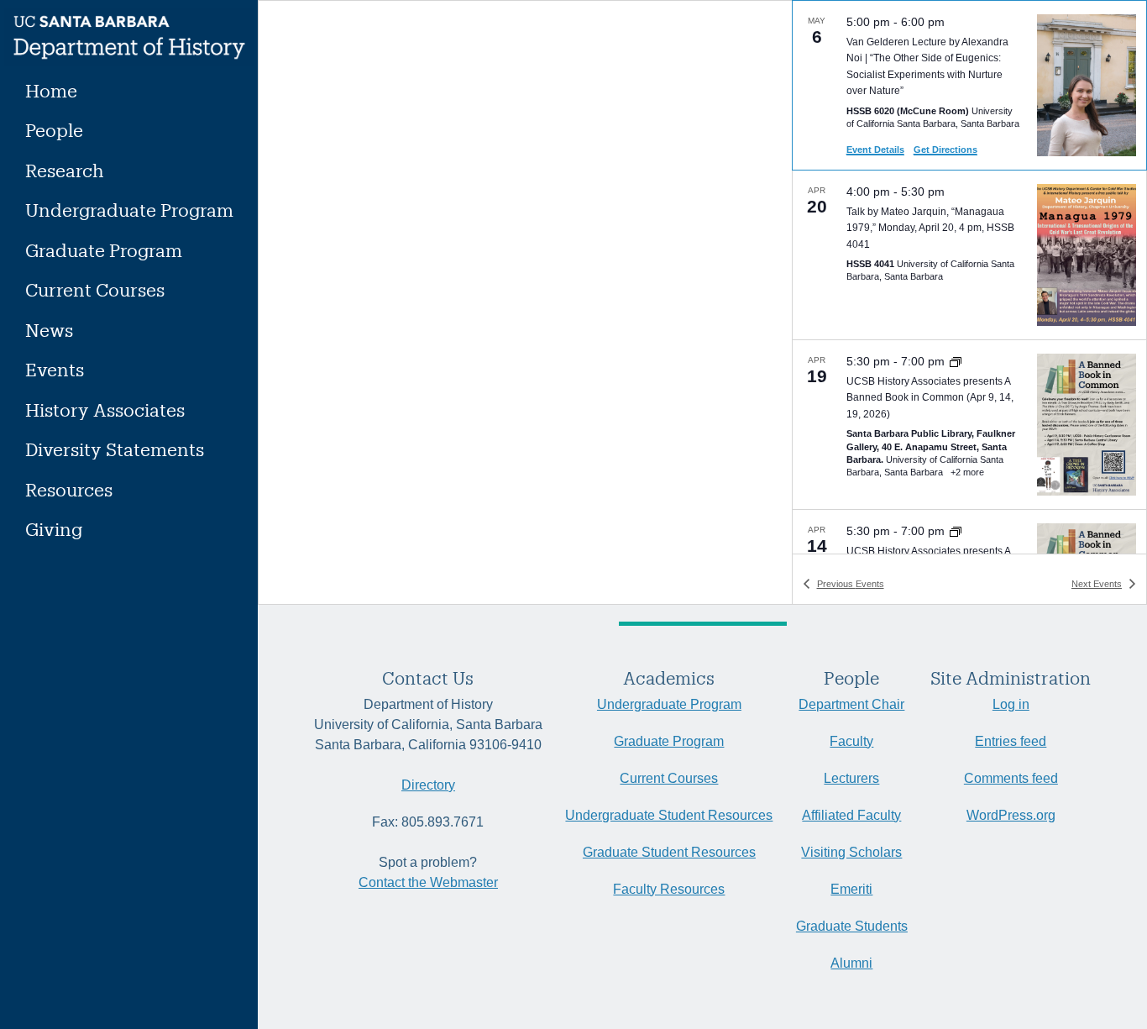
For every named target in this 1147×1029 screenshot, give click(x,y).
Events (54, 369)
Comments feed (1011, 778)
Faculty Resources (669, 889)
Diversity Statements (114, 448)
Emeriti (851, 889)
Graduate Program (103, 249)
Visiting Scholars (851, 852)
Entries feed (1010, 741)
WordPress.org (1010, 815)
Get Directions (945, 149)
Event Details (875, 149)
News (49, 329)
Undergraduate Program (129, 209)
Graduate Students (852, 926)
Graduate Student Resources (669, 852)
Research (64, 170)
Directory (428, 785)
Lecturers (851, 778)
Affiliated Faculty (851, 815)
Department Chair (851, 704)
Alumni (851, 963)
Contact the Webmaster (428, 882)
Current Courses (95, 289)
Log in (1010, 704)
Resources (69, 489)
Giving (53, 528)
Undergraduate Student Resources (669, 815)
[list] (969, 277)
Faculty (851, 741)
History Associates (105, 409)
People (54, 129)
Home (51, 90)
